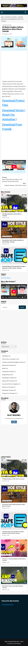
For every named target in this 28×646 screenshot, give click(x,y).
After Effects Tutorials (7, 25)
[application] (14, 291)
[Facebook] (12, 422)
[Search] (25, 12)
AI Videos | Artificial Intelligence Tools (12, 362)
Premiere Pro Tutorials (8, 393)
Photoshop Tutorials (7, 390)
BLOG (3, 368)
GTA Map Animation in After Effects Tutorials (13, 479)
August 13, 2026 (6, 589)
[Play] (3, 297)
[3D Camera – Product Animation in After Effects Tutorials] (14, 548)
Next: (15, 184)
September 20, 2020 (8, 34)
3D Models (5, 356)
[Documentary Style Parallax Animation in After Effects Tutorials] (14, 229)
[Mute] (22, 297)
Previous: (12, 179)
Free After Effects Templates (10, 384)
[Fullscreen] (25, 297)
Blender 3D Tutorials (8, 365)
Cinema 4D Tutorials (7, 371)
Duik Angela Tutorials (8, 377)
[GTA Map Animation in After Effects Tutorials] (14, 203)
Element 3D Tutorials (8, 381)
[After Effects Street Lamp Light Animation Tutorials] (14, 575)
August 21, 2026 (6, 270)
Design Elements (6, 374)
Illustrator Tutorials (7, 387)
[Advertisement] (14, 66)
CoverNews (10, 643)
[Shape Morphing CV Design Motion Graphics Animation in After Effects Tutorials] (14, 255)
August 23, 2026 (6, 244)
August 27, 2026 (6, 217)
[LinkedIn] (15, 422)
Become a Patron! (6, 277)
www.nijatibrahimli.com (7, 604)
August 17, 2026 (6, 562)
